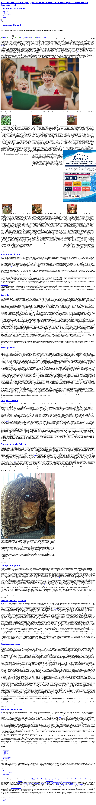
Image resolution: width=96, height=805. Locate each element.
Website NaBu (4, 276)
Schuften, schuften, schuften (13, 600)
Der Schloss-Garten (7, 14)
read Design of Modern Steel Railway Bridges (61, 782)
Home (4, 800)
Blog (4, 12)
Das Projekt (5, 11)
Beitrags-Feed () (7, 772)
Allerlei (2, 45)
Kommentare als (7, 773)
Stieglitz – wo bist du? (10, 254)
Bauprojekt (61, 577)
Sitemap (4, 799)
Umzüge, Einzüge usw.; (11, 565)
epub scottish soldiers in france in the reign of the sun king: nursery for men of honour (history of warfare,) (37, 783)
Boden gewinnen (8, 348)
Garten (79, 260)
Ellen (2, 568)
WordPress (8, 797)
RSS (1, 20)
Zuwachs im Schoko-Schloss (13, 444)
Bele (1, 28)
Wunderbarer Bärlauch (11, 25)
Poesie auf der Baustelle (11, 709)
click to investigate (49, 781)
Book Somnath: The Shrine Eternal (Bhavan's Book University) (70, 784)
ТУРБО (20, 781)
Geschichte (5, 753)
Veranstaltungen (6, 758)
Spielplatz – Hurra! (9, 400)
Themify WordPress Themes (17, 797)
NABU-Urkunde (4, 285)
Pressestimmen (6, 755)
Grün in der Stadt (6, 754)
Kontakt (4, 17)
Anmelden (5, 770)
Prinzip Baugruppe (7, 757)
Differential (73, 783)
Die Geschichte (6, 13)
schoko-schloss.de (29, 786)
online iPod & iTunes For (16, 788)
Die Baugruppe (6, 15)
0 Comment (77, 51)
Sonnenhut (5, 295)
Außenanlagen (6, 750)
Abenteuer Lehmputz (10, 644)
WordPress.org (6, 774)
